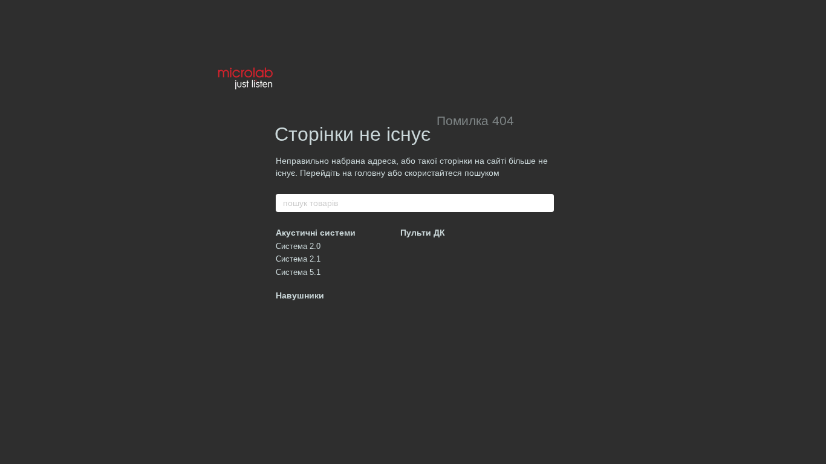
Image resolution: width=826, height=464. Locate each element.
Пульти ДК (422, 232)
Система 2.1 (298, 258)
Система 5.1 (298, 272)
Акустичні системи (316, 232)
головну (369, 173)
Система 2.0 (298, 246)
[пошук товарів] (544, 203)
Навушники (300, 295)
